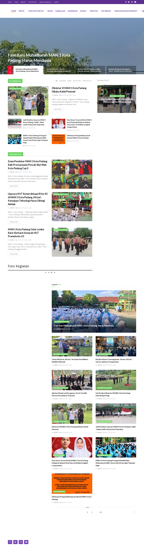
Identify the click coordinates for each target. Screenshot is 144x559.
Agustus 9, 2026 (117, 106)
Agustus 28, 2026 (68, 331)
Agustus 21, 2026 (73, 130)
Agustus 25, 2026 (109, 367)
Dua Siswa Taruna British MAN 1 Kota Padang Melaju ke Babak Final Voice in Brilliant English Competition (70, 465)
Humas (83, 11)
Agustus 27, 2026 (66, 367)
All (57, 81)
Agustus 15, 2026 (22, 240)
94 (100, 515)
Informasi (106, 11)
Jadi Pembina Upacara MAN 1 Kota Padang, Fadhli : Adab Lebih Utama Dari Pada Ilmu (34, 122)
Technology (86, 81)
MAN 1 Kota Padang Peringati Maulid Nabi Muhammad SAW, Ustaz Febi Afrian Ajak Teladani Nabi (115, 465)
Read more (58, 109)
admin (56, 95)
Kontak (56, 2)
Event (69, 81)
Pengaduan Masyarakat (126, 11)
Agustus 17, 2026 (73, 141)
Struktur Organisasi (45, 2)
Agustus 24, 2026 (66, 95)
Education (77, 81)
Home (10, 2)
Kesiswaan (73, 11)
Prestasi (94, 11)
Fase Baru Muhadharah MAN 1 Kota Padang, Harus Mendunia (84, 328)
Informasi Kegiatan (16, 50)
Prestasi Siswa (59, 162)
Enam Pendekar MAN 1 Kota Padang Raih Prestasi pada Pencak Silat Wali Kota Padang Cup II (27, 165)
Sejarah (23, 2)
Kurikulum (60, 11)
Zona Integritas (36, 11)
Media (50, 11)
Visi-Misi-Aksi (32, 2)
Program (62, 81)
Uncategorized (59, 494)
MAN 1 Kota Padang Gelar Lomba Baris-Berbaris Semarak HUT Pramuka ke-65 (26, 233)
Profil (16, 2)
